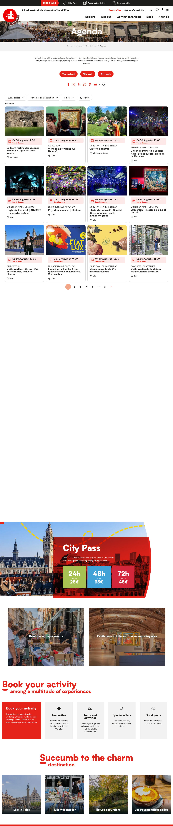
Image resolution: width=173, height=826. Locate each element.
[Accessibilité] (162, 9)
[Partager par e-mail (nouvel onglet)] (95, 85)
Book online (49, 3)
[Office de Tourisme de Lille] (11, 17)
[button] (90, 17)
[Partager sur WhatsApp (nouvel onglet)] (84, 85)
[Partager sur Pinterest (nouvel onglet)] (90, 85)
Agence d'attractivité (134, 10)
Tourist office (115, 10)
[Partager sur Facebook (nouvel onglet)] (68, 85)
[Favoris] (157, 10)
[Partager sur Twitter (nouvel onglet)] (73, 85)
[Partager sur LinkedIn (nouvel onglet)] (79, 85)
